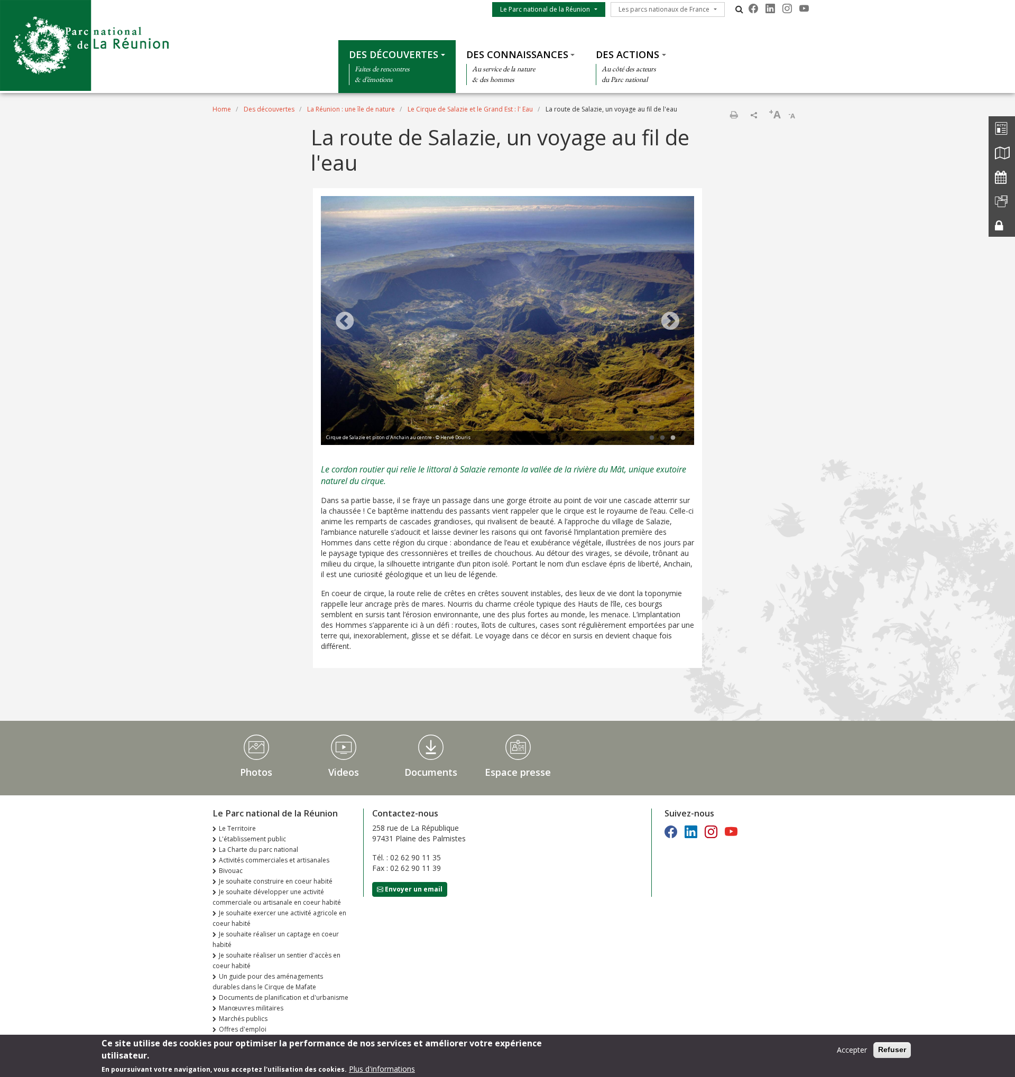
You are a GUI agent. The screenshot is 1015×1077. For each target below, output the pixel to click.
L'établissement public (252, 838)
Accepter (852, 1050)
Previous (344, 321)
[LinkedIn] (770, 8)
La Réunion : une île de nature (351, 109)
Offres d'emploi (242, 1029)
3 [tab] (673, 438)
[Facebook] (753, 8)
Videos (343, 772)
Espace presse (518, 772)
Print (733, 114)
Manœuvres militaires (251, 1008)
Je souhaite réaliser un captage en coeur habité (276, 939)
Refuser (892, 1049)
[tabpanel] (507, 322)
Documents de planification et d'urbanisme (283, 997)
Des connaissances (517, 54)
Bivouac (231, 870)
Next (670, 321)
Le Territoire (237, 828)
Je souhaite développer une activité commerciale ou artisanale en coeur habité (277, 897)
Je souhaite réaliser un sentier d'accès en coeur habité (276, 960)
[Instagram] (787, 8)
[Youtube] (804, 8)
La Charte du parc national (258, 849)
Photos (256, 772)
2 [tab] (662, 438)
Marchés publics (243, 1018)
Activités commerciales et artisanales (274, 860)
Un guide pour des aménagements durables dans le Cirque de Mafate (268, 981)
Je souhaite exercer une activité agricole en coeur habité (279, 918)
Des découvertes (393, 54)
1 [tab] (652, 438)
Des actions (627, 54)
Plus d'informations (382, 1069)
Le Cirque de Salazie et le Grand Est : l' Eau (470, 109)
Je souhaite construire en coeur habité (276, 881)
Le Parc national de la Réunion (545, 9)
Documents (430, 772)
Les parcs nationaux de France (664, 9)
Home (222, 109)
